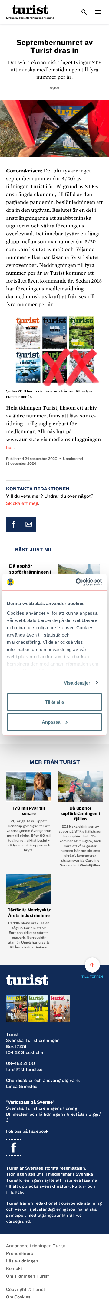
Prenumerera (19, 1253)
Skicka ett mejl (22, 503)
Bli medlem (17, 1114)
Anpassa (51, 721)
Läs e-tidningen (22, 1261)
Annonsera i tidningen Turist (35, 1245)
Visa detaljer (77, 682)
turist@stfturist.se (24, 1069)
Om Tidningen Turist (27, 1276)
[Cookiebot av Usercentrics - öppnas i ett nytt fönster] (77, 582)
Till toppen (92, 970)
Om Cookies (18, 1297)
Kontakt (14, 1268)
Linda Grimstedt (22, 1086)
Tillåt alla (54, 702)
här (9, 447)
